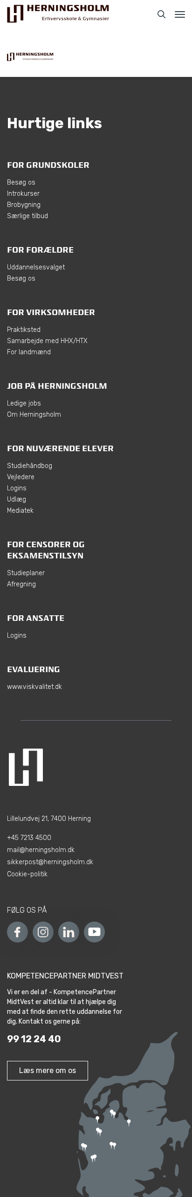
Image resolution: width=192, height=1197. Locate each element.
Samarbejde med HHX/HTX (47, 341)
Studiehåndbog (29, 466)
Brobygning (24, 205)
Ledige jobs (24, 403)
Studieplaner (26, 573)
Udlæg (16, 499)
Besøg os (21, 182)
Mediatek (20, 511)
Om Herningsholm (34, 415)
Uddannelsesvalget (36, 267)
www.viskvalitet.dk (34, 687)
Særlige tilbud (27, 216)
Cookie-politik (27, 874)
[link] (58, 14)
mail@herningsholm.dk (41, 850)
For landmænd (29, 352)
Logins (17, 488)
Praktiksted (24, 330)
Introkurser (23, 194)
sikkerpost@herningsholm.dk (50, 862)
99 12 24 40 (34, 1039)
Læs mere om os (47, 1070)
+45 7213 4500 (29, 838)
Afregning (21, 584)
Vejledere (20, 477)
